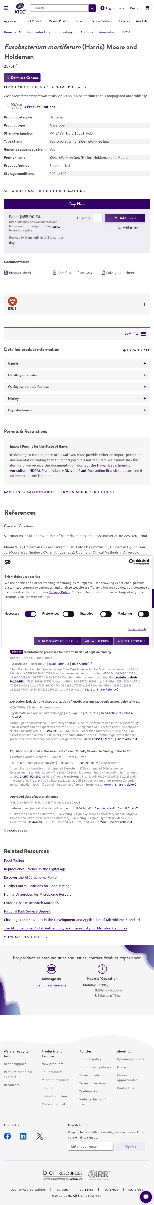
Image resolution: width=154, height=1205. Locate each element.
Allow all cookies (131, 641)
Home (8, 32)
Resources (124, 21)
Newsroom (125, 1067)
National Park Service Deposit (27, 911)
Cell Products (34, 21)
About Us (141, 21)
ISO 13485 (86, 1190)
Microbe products (56, 1080)
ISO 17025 (111, 1190)
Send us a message (51, 985)
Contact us (125, 1088)
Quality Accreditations (28, 1190)
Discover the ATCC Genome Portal (30, 877)
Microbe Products (59, 21)
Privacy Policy (59, 592)
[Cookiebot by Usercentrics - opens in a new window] (131, 562)
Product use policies (95, 1067)
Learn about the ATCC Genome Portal (44, 87)
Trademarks (88, 1091)
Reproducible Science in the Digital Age (35, 869)
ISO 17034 (135, 1190)
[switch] (68, 614)
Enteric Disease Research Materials (31, 903)
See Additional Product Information (43, 191)
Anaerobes (107, 32)
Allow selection (97, 641)
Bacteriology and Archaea (73, 32)
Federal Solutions (101, 21)
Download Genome (24, 77)
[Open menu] (6, 8)
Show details (137, 629)
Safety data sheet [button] (120, 273)
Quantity (84, 218)
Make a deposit (53, 1104)
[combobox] (59, 8)
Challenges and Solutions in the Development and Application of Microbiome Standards (72, 920)
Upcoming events (130, 1059)
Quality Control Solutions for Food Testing (36, 886)
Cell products (52, 1072)
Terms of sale (89, 1075)
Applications (11, 21)
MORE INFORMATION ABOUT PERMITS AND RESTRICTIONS (58, 491)
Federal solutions (55, 1096)
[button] (92, 8)
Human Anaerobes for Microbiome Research (38, 894)
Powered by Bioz (16, 830)
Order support (15, 1064)
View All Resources (24, 937)
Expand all (138, 350)
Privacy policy (90, 1059)
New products (52, 1064)
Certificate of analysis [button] (75, 273)
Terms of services (92, 1083)
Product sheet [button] (20, 273)
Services (80, 21)
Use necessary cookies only (57, 641)
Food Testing (14, 860)
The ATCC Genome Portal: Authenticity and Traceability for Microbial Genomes (65, 928)
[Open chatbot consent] (146, 1197)
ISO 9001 (62, 1190)
